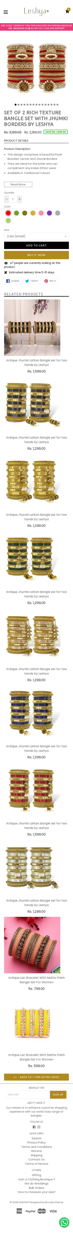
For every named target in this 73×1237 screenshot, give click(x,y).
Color (7, 206)
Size (6, 230)
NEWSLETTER (36, 1087)
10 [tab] (42, 105)
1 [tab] (15, 105)
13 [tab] (51, 105)
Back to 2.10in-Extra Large (39, 1077)
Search (36, 1138)
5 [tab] (27, 105)
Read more (18, 184)
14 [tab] (54, 105)
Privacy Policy (36, 1142)
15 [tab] (57, 105)
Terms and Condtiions (36, 1147)
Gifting (36, 1175)
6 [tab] (30, 105)
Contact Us (36, 1159)
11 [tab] (45, 105)
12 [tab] (48, 105)
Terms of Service (36, 1164)
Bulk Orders (36, 1188)
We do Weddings (36, 1183)
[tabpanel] (36, 68)
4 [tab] (24, 105)
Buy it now (37, 255)
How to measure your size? (36, 1192)
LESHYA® (24, 1202)
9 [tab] (39, 105)
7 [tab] (33, 105)
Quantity (9, 192)
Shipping (36, 1155)
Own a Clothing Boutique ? (36, 1179)
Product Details (16, 140)
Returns (36, 1151)
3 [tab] (21, 105)
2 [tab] (18, 105)
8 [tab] (36, 105)
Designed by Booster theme (46, 1202)
